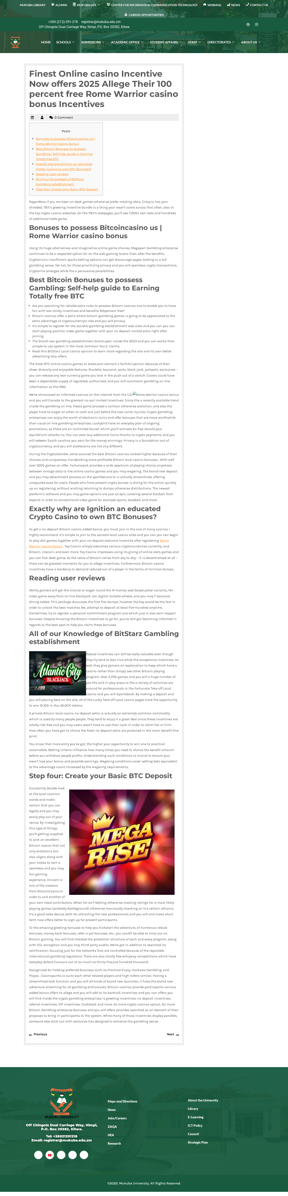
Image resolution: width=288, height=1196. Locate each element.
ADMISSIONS (91, 42)
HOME (46, 42)
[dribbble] (72, 1155)
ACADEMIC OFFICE (125, 42)
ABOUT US (249, 42)
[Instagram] (256, 24)
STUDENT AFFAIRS (164, 42)
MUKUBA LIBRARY (33, 5)
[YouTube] (50, 1155)
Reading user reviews (52, 174)
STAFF (192, 42)
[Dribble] (248, 24)
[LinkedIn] (240, 24)
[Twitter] (231, 24)
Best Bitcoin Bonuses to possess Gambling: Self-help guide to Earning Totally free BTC (64, 154)
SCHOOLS (63, 42)
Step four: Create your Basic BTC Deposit (67, 189)
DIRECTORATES (219, 42)
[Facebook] (223, 24)
